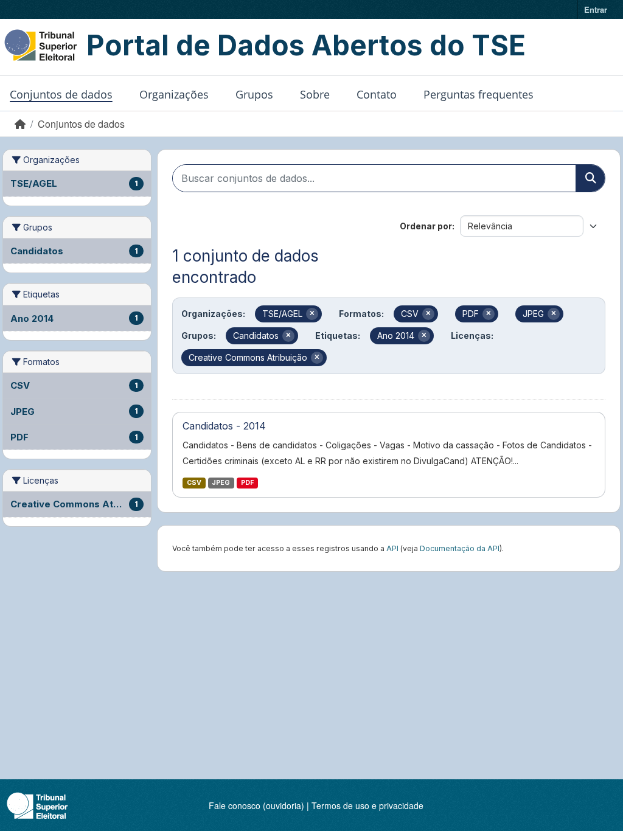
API (392, 548)
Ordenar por (426, 226)
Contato (377, 94)
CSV (194, 483)
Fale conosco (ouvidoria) (256, 805)
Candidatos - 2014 (224, 426)
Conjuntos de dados (61, 94)
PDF (247, 483)
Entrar (595, 9)
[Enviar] (590, 178)
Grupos (254, 94)
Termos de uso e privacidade (367, 805)
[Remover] (312, 314)
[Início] (20, 124)
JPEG (221, 483)
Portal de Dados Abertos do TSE (306, 45)
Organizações (174, 94)
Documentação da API (459, 548)
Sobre (315, 94)
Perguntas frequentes (478, 94)
